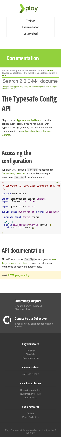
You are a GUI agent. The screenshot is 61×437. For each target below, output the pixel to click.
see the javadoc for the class (29, 261)
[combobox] (30, 81)
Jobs (30, 374)
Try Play (30, 20)
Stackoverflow (22, 309)
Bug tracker (30, 393)
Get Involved (31, 34)
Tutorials (30, 354)
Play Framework (30, 8)
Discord (37, 305)
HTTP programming (18, 275)
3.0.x (4, 75)
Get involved (30, 397)
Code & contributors (30, 390)
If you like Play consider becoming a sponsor (34, 325)
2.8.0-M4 (49, 70)
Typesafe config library (29, 120)
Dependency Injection (13, 173)
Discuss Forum (23, 305)
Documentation (30, 27)
